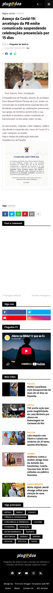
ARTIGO (7, 512)
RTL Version (42, 588)
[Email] (32, 214)
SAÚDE (34, 541)
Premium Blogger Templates (28, 584)
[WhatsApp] (15, 53)
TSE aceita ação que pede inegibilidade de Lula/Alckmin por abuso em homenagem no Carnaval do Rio (38, 416)
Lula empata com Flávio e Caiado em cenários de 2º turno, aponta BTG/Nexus (38, 440)
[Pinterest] (25, 214)
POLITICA (22, 541)
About (17, 588)
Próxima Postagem (40, 295)
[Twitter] (11, 53)
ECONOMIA (9, 527)
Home (8, 588)
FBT (47, 584)
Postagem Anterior (12, 295)
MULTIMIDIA (9, 536)
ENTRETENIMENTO (12, 532)
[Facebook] (6, 53)
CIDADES (32, 512)
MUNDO (24, 536)
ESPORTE (30, 532)
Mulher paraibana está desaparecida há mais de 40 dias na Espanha (39, 391)
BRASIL (19, 512)
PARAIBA (20, 14)
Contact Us (28, 588)
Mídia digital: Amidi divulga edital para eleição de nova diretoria (38, 492)
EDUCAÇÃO (24, 527)
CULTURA (38, 522)
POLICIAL (8, 541)
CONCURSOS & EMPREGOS (16, 522)
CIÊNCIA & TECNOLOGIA (15, 517)
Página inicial (8, 14)
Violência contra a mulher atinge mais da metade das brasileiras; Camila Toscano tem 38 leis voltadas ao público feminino (38, 466)
